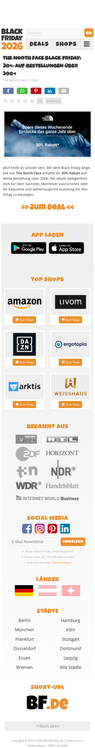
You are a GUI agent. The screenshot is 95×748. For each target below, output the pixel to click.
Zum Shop (26, 320)
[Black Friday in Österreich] (47, 595)
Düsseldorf (24, 648)
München (24, 629)
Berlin (25, 620)
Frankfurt (24, 639)
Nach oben (49, 726)
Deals (39, 44)
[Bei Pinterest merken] (36, 91)
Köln (70, 629)
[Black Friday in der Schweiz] (68, 595)
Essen (24, 658)
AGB (51, 745)
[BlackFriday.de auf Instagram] (41, 531)
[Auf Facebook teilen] (8, 91)
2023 (34, 80)
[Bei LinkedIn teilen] (50, 91)
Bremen (24, 667)
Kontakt (62, 745)
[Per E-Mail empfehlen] (63, 91)
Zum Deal (47, 207)
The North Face (15, 80)
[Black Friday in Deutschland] (26, 595)
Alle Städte (70, 667)
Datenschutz (61, 562)
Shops (66, 44)
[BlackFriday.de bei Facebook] (28, 531)
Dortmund (70, 648)
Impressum (74, 740)
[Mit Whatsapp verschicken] (22, 91)
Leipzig (71, 658)
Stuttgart (70, 639)
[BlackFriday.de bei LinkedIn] (66, 531)
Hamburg (70, 620)
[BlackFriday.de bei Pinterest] (54, 531)
